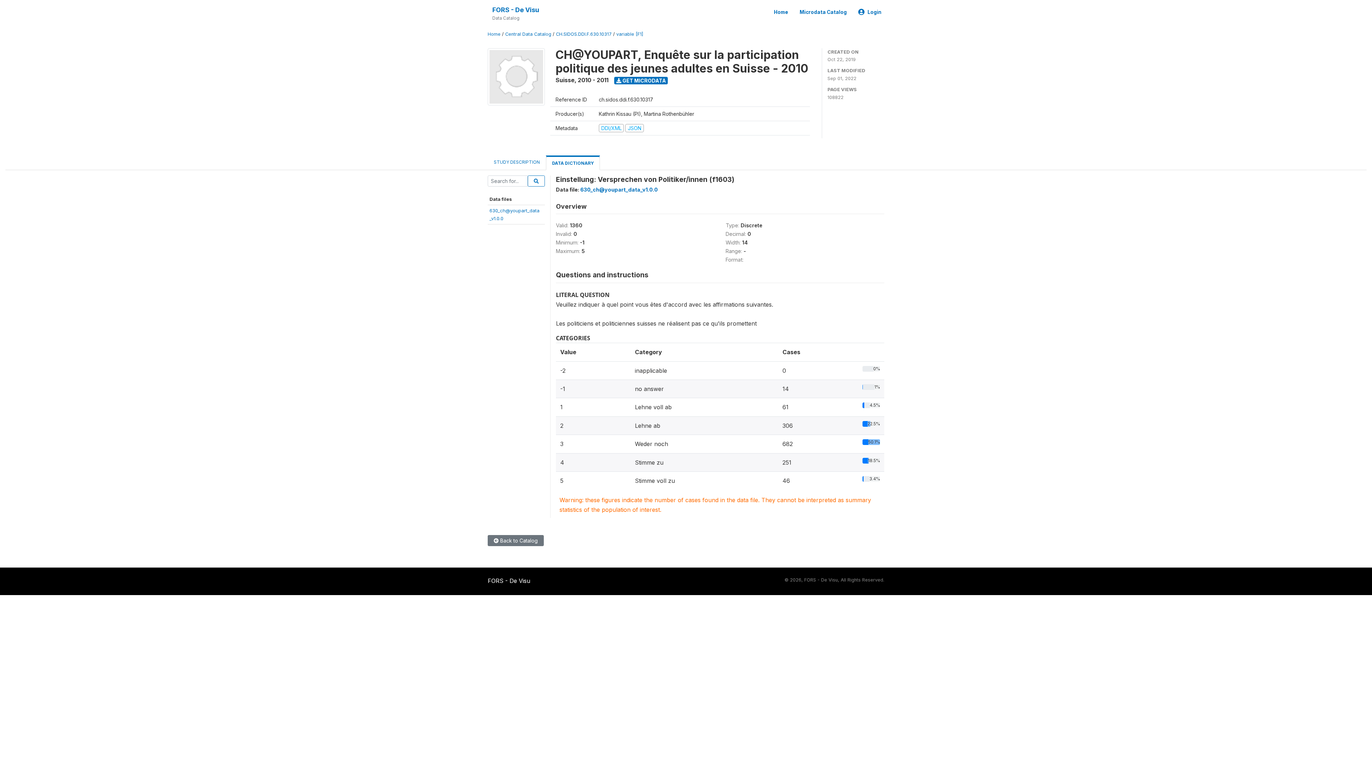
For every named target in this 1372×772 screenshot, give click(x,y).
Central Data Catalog (528, 34)
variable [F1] (629, 34)
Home (781, 12)
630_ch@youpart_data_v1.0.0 (619, 190)
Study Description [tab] (517, 162)
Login (874, 12)
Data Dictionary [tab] (573, 163)
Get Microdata (643, 81)
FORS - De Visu (515, 10)
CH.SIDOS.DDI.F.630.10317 (584, 34)
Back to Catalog (518, 541)
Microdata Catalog (823, 12)
